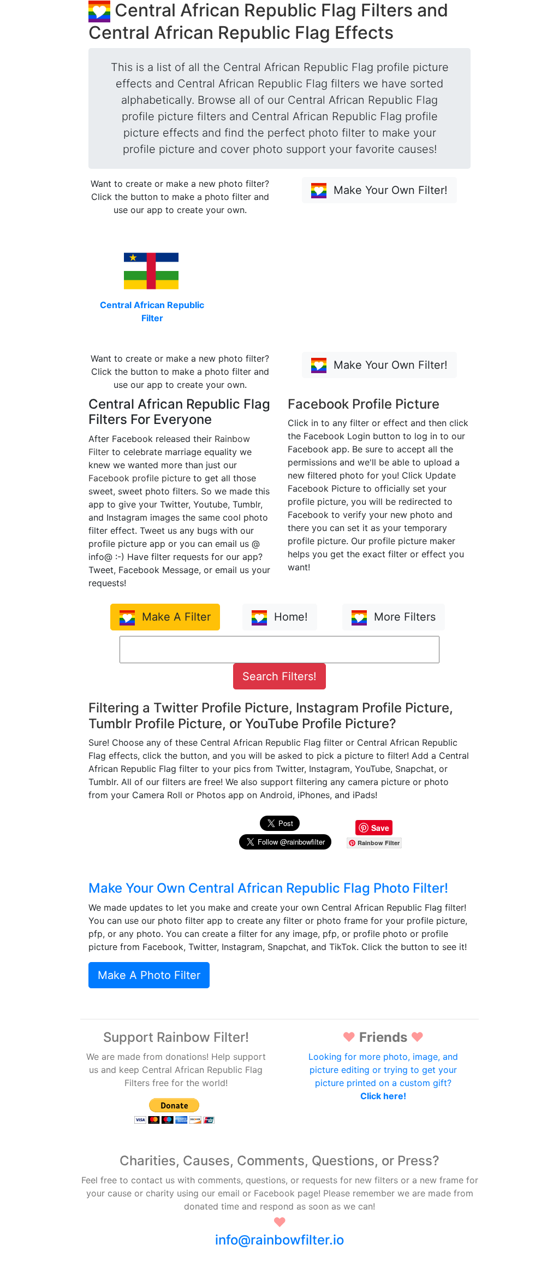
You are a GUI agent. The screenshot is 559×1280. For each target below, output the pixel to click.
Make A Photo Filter (149, 975)
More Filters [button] (403, 616)
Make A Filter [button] (175, 616)
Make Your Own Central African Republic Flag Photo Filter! (268, 888)
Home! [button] (289, 616)
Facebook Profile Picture (363, 404)
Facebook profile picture (139, 478)
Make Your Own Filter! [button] (389, 190)
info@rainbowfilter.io (279, 1240)
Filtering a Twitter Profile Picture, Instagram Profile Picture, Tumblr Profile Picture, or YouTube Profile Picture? (270, 716)
